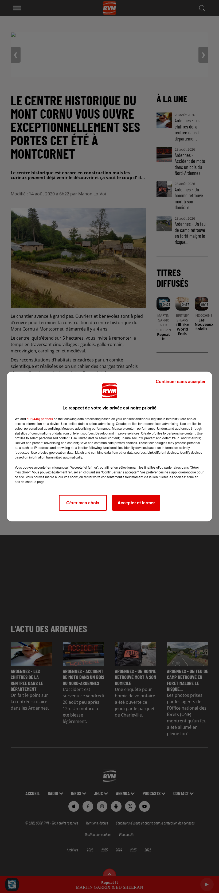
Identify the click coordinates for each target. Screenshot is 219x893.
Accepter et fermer (136, 503)
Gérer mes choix (82, 503)
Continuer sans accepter (181, 381)
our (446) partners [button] (40, 418)
